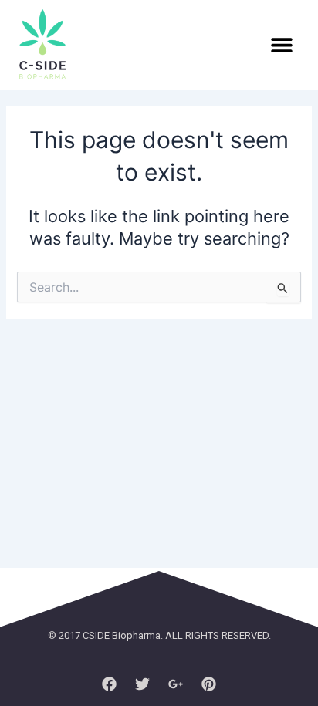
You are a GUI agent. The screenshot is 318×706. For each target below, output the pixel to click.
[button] (281, 45)
